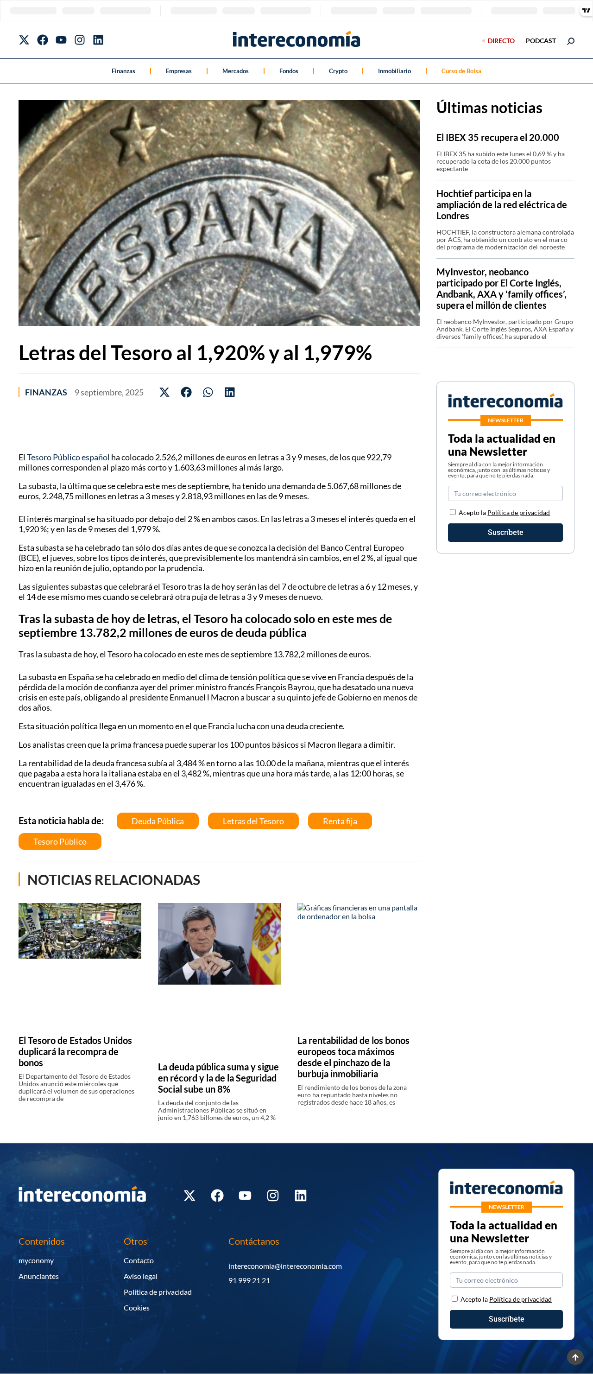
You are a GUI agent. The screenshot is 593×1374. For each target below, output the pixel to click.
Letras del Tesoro (253, 821)
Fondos (288, 71)
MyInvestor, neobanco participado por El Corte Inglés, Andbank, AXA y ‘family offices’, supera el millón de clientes (501, 288)
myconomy (36, 1260)
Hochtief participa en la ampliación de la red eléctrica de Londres (501, 204)
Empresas (179, 71)
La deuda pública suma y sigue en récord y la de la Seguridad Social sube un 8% (218, 1077)
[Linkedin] (98, 39)
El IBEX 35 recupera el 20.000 (497, 137)
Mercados (235, 71)
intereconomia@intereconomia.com (285, 1265)
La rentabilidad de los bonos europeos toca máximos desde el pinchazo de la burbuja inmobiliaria (353, 1057)
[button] (165, 392)
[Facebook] (42, 39)
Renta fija (340, 821)
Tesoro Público (60, 841)
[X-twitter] (24, 39)
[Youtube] (61, 39)
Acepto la (504, 512)
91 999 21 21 (249, 1280)
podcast (541, 41)
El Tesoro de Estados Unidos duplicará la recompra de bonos (75, 1051)
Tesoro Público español (68, 457)
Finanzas (123, 71)
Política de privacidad (518, 512)
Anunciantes (39, 1276)
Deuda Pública (158, 821)
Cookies (137, 1307)
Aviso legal (141, 1276)
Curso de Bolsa (461, 71)
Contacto (139, 1260)
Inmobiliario (394, 71)
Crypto (338, 71)
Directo (501, 41)
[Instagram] (79, 39)
